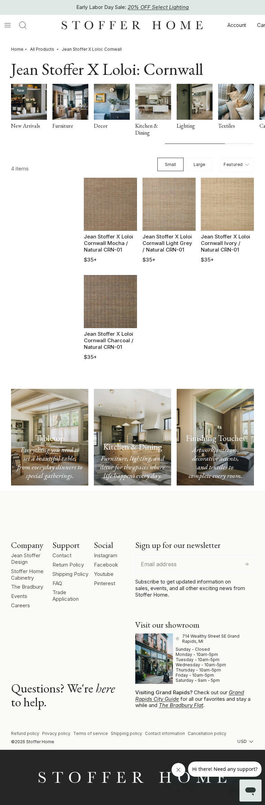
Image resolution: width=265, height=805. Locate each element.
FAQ (57, 583)
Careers (20, 605)
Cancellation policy (207, 733)
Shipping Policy (70, 574)
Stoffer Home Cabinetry (27, 574)
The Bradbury (27, 586)
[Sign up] (246, 564)
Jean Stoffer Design (25, 558)
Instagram (105, 555)
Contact (61, 555)
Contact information (165, 733)
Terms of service (90, 733)
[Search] (22, 25)
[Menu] (7, 25)
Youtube (104, 574)
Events (19, 596)
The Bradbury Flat (181, 705)
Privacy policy (56, 733)
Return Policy (68, 564)
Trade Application (65, 595)
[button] (236, 164)
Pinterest (104, 583)
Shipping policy (126, 733)
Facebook (106, 564)
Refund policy (25, 733)
